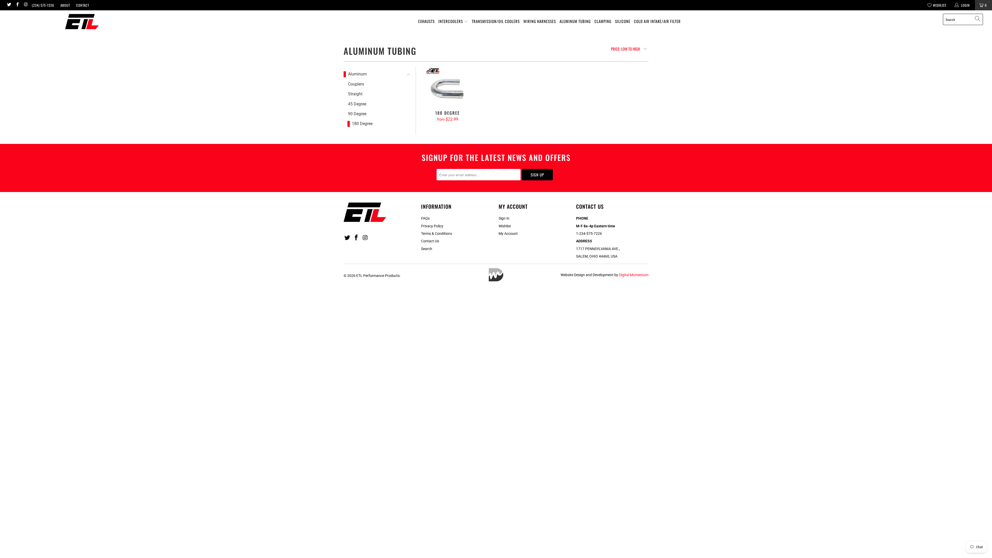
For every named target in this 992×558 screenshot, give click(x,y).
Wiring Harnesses (539, 21)
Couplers (356, 84)
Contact (82, 5)
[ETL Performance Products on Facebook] (17, 5)
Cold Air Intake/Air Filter (657, 21)
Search (426, 249)
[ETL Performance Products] (82, 21)
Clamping (602, 21)
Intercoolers (451, 21)
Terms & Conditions (436, 233)
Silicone (622, 21)
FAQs (425, 218)
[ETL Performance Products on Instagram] (25, 5)
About (65, 5)
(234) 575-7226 (43, 5)
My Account (508, 233)
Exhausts (426, 21)
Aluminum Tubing (575, 21)
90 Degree (357, 113)
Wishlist (505, 226)
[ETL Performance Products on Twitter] (8, 5)
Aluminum (357, 74)
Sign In (504, 218)
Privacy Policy (432, 226)
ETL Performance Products (378, 276)
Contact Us (430, 241)
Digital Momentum (633, 275)
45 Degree (357, 104)
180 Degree (362, 123)
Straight (355, 93)
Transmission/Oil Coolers (496, 21)
